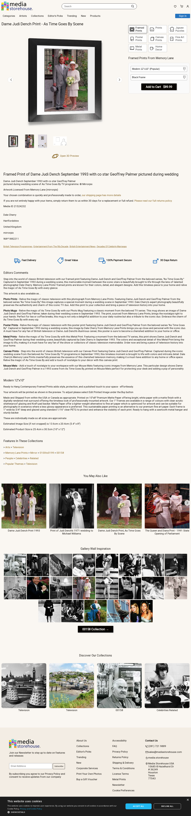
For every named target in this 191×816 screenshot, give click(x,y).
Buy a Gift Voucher (86, 779)
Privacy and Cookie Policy (31, 808)
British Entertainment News (83, 246)
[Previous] (10, 80)
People (9, 458)
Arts (7, 447)
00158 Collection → (95, 629)
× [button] (188, 800)
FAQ (114, 746)
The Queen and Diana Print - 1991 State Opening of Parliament (167, 532)
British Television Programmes (17, 246)
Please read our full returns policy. (153, 200)
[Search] (132, 6)
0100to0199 (47, 452)
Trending (72, 15)
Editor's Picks (55, 15)
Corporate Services (87, 768)
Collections (37, 15)
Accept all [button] (138, 806)
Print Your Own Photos (89, 773)
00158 (60, 452)
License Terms (120, 773)
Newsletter (118, 784)
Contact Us (151, 740)
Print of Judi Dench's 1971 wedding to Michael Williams (71, 532)
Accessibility (119, 740)
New (83, 15)
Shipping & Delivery (123, 762)
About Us (81, 740)
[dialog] (95, 806)
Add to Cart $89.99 (159, 87)
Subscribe (58, 766)
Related (34, 458)
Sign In (183, 15)
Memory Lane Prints (16, 452)
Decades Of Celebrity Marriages (112, 246)
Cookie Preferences (123, 790)
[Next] (119, 80)
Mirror (33, 452)
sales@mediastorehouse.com (165, 751)
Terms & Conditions (123, 768)
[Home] (20, 9)
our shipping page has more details (101, 195)
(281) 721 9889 (157, 746)
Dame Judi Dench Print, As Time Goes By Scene (119, 532)
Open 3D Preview (69, 155)
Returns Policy (120, 757)
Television (18, 447)
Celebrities (21, 458)
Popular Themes (14, 463)
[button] (64, 812)
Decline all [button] (167, 806)
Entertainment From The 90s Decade (51, 246)
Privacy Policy (120, 751)
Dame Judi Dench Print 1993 (24, 530)
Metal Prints (119, 779)
